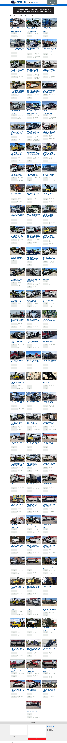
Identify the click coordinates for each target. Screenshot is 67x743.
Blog (35, 4)
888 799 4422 (35, 2)
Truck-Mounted (16, 4)
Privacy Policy (40, 742)
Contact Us (39, 4)
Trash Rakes (28, 4)
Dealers (32, 4)
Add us (48, 728)
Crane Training (22, 4)
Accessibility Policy (34, 742)
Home (11, 4)
